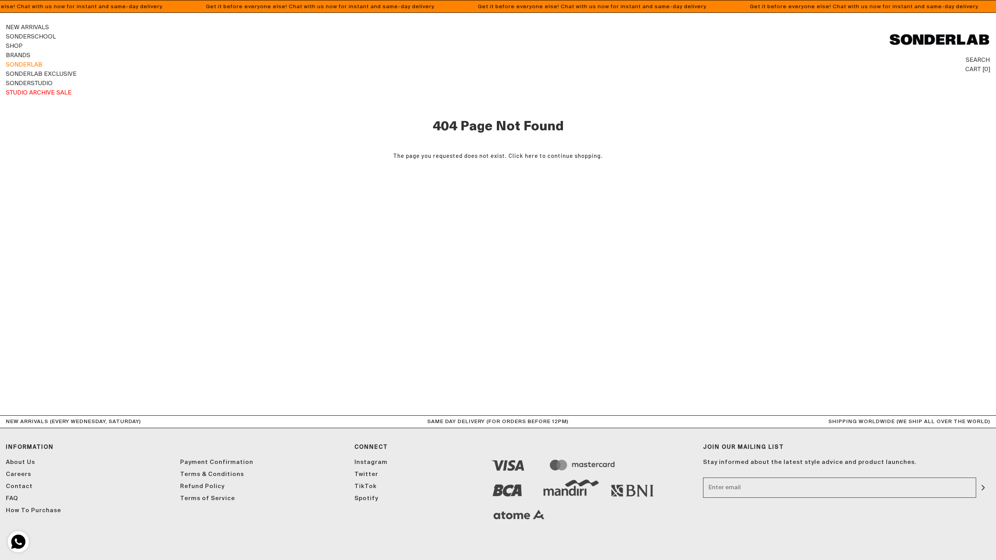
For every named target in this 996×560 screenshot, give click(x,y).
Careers (18, 474)
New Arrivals (27, 27)
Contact (19, 486)
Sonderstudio (29, 83)
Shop (14, 45)
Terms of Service (207, 498)
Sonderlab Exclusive (41, 73)
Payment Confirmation (216, 462)
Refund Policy (202, 486)
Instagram (371, 462)
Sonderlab (24, 64)
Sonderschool (31, 36)
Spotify (366, 498)
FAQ (12, 498)
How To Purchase (33, 510)
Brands (18, 55)
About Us (20, 462)
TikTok (365, 486)
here (531, 155)
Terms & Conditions (212, 474)
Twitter (366, 474)
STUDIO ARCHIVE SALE (39, 92)
